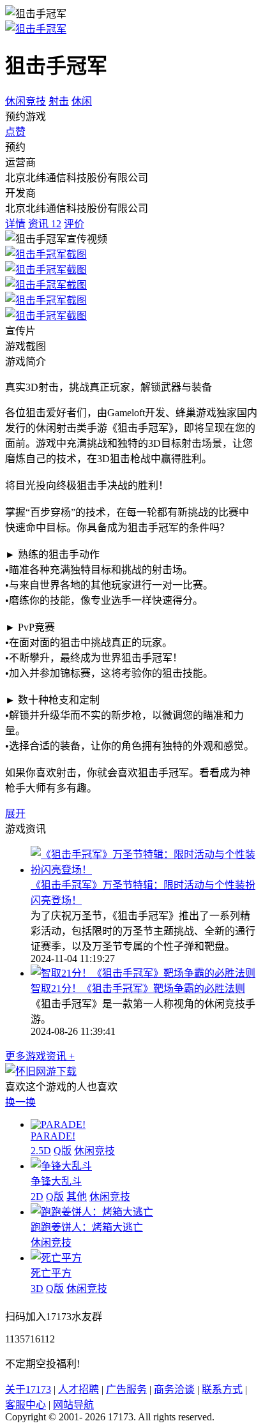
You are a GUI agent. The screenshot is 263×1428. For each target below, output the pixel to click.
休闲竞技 (25, 101)
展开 (15, 813)
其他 (76, 1196)
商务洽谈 (174, 1389)
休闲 (81, 101)
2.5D (41, 1150)
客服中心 (25, 1404)
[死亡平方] (56, 1257)
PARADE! (53, 1136)
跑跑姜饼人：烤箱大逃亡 (87, 1227)
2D (37, 1196)
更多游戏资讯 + (40, 1056)
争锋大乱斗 (56, 1181)
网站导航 (73, 1404)
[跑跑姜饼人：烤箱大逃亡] (92, 1211)
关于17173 (28, 1389)
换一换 (20, 1102)
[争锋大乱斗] (61, 1166)
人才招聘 (78, 1389)
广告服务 (126, 1389)
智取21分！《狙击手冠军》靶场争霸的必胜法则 (138, 988)
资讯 (44, 223)
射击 (59, 101)
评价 (74, 223)
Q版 (62, 1150)
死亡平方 (51, 1273)
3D (37, 1288)
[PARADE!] (58, 1124)
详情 (15, 223)
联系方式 (222, 1389)
